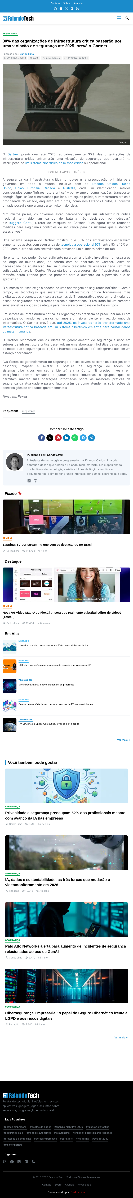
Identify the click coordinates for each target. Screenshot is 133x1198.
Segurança (10, 33)
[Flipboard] (72, 9)
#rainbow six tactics (97, 1126)
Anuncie (77, 3)
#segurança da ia (13, 1132)
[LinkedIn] (29, 481)
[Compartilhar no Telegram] (83, 437)
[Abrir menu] (119, 18)
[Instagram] (55, 9)
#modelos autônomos (38, 1132)
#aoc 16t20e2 (100, 1138)
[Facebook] (61, 9)
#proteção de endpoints (17, 1138)
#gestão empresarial (15, 1126)
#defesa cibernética (45, 1138)
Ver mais (122, 739)
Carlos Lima (27, 53)
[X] (66, 9)
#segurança (28, 411)
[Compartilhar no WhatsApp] (74, 437)
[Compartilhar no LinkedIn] (66, 437)
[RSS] (77, 9)
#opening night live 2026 (68, 1126)
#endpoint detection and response (92, 1132)
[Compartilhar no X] (49, 437)
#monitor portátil (12, 1144)
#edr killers (66, 1138)
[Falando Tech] (18, 18)
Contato (55, 3)
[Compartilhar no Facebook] (41, 437)
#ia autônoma (62, 1132)
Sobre (66, 3)
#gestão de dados (40, 1126)
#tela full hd (82, 1138)
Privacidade (84, 1184)
